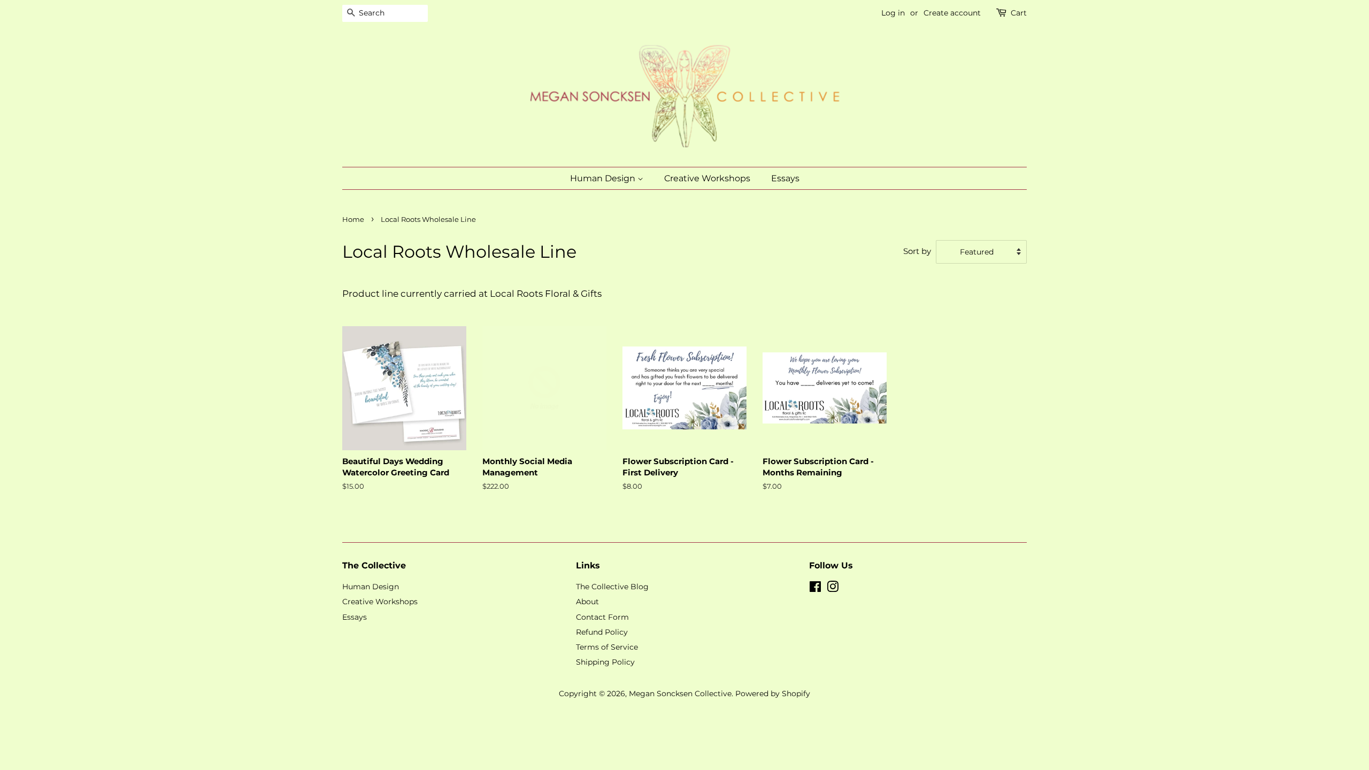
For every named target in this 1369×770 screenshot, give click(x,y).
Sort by (917, 251)
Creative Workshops (707, 178)
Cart (1019, 13)
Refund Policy (602, 632)
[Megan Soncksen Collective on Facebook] (815, 589)
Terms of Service (607, 647)
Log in (893, 13)
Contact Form (602, 617)
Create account (952, 13)
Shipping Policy (605, 662)
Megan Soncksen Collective (680, 693)
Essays (785, 178)
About (587, 601)
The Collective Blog (612, 586)
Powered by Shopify (772, 693)
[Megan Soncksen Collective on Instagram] (833, 589)
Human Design (603, 178)
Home (353, 219)
